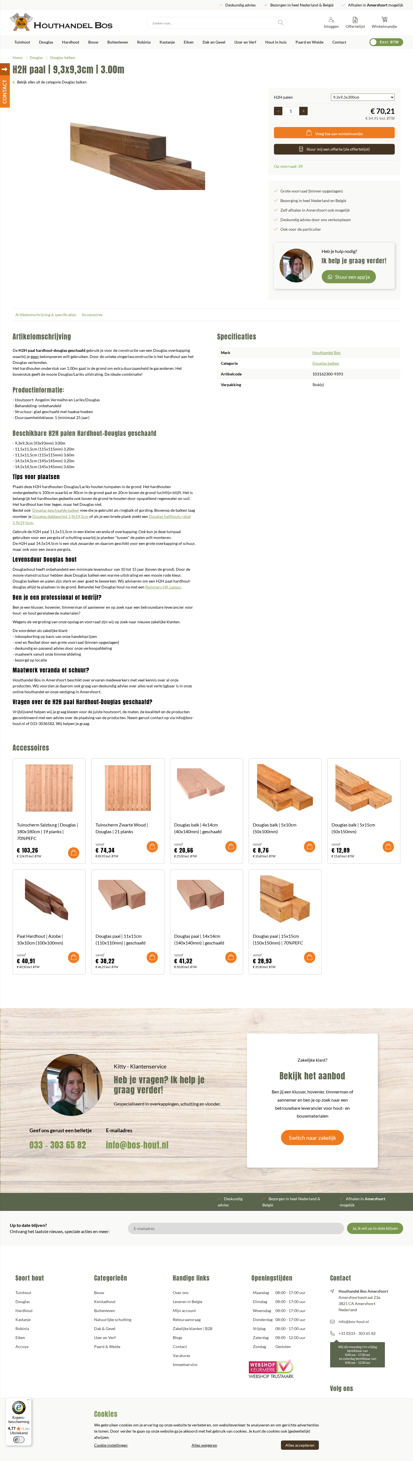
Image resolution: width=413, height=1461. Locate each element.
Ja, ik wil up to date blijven (375, 1228)
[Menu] (28, 1401)
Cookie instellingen (111, 1445)
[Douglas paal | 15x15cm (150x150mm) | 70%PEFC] (285, 899)
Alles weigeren (204, 1445)
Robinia (144, 42)
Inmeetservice (185, 1364)
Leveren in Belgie (187, 1301)
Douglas (46, 42)
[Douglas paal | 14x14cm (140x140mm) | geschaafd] (206, 899)
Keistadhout (104, 1301)
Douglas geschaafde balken (55, 510)
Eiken (189, 42)
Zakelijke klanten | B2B (192, 1328)
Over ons (181, 1292)
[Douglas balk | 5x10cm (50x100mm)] (285, 787)
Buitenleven (117, 42)
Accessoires (92, 314)
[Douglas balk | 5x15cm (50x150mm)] (364, 787)
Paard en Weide (309, 42)
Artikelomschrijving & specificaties (45, 314)
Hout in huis (276, 42)
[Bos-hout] (61, 23)
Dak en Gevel (214, 42)
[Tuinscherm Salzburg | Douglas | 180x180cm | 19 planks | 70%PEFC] (49, 787)
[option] (138, 155)
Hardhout (70, 42)
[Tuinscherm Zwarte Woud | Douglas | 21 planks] (128, 787)
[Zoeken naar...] (280, 22)
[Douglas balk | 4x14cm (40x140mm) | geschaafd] (206, 787)
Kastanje (167, 42)
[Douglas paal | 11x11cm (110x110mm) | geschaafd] (128, 899)
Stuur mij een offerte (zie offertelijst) (338, 149)
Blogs (177, 1337)
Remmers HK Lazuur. (163, 587)
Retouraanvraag (187, 1319)
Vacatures (181, 1355)
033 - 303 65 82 (58, 1145)
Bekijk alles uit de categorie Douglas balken (52, 82)
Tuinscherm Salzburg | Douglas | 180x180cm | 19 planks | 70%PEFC (47, 831)
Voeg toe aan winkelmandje (339, 133)
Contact (339, 42)
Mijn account (184, 1310)
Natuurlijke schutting (112, 1319)
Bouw (93, 42)
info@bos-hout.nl (137, 1145)
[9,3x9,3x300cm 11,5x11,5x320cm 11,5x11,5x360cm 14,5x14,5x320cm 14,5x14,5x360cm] (363, 97)
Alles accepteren (299, 1445)
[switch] (18, 1439)
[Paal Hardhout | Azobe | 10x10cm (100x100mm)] (49, 899)
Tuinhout (22, 42)
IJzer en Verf (245, 42)
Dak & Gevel (104, 1328)
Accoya (21, 1346)
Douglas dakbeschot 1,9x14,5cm (60, 516)
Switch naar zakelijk (312, 1137)
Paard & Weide (107, 1346)
